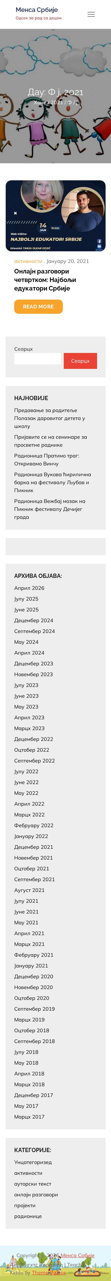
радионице (28, 1216)
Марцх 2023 (29, 728)
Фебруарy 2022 (34, 825)
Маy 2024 (26, 642)
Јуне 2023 (26, 696)
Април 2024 (29, 652)
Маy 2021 (26, 922)
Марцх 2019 (29, 1019)
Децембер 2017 (33, 1095)
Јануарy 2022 (31, 836)
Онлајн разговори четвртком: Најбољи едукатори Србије (45, 280)
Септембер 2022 (34, 760)
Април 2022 (29, 804)
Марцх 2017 (29, 1116)
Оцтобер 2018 (31, 1030)
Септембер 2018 (34, 1041)
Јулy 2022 (26, 771)
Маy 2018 (26, 1063)
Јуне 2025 (26, 609)
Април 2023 (29, 717)
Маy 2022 (26, 793)
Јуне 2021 (26, 911)
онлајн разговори (36, 1194)
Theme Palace (49, 1272)
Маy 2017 (26, 1106)
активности (28, 261)
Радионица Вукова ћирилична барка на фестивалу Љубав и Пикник (52, 482)
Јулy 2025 (26, 598)
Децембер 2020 (33, 976)
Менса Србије (37, 9)
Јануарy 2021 (31, 965)
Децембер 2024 (33, 620)
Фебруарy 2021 (34, 955)
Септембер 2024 (34, 631)
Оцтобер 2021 (31, 868)
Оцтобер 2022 (31, 750)
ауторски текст (32, 1183)
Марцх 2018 (29, 1084)
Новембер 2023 (33, 674)
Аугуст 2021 (29, 890)
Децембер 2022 (33, 739)
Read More (38, 307)
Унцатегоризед (33, 1162)
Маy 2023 (26, 706)
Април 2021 (29, 933)
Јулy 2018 (26, 1052)
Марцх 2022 (29, 814)
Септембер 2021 (34, 879)
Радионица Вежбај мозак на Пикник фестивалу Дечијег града (49, 509)
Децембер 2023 (33, 663)
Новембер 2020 (33, 987)
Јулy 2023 (26, 685)
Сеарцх (23, 349)
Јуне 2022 (26, 782)
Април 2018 (29, 1073)
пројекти (25, 1205)
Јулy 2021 (26, 901)
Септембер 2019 (34, 1009)
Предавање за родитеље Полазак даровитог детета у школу (49, 418)
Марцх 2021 (29, 944)
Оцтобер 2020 (31, 998)
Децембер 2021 (33, 847)
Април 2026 (29, 588)
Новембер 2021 (33, 857)
